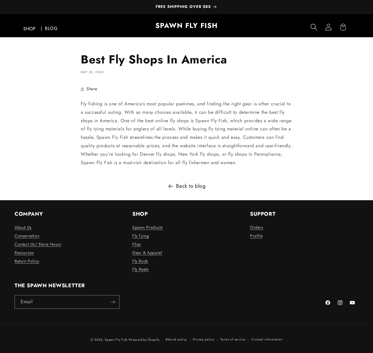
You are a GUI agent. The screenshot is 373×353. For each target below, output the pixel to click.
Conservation (27, 236)
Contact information (266, 339)
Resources (24, 253)
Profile (256, 236)
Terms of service (232, 339)
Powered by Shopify (144, 339)
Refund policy (176, 339)
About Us (23, 227)
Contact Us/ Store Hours (38, 244)
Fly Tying (140, 236)
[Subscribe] (112, 302)
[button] (313, 27)
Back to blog (190, 186)
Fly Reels (140, 269)
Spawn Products (147, 227)
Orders (256, 227)
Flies (136, 244)
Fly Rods (140, 261)
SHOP (29, 28)
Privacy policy (203, 339)
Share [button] (92, 89)
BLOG (51, 28)
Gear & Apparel (147, 253)
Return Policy (27, 261)
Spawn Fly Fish (117, 339)
